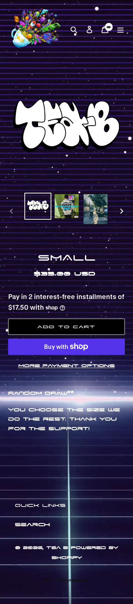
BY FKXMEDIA (66, 579)
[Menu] (120, 28)
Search (32, 524)
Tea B (57, 547)
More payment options (66, 365)
